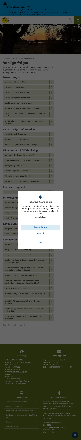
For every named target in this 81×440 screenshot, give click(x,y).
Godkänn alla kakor (40, 227)
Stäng (40, 242)
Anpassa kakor (40, 233)
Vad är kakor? (40, 217)
